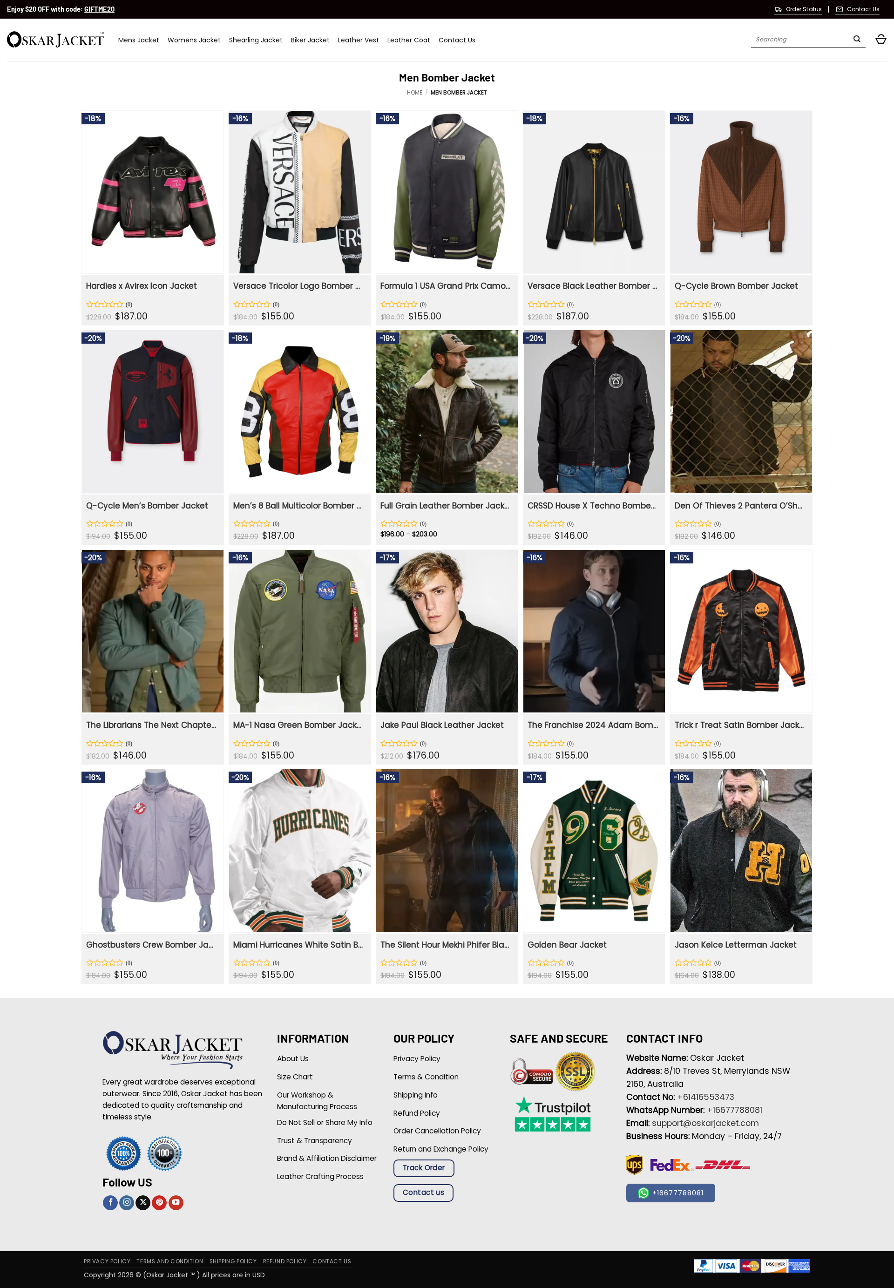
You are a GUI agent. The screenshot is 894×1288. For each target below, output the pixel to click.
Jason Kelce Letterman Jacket (736, 945)
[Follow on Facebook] (110, 1203)
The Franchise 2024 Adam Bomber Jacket (593, 725)
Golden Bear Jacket (567, 945)
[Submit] (857, 40)
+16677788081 (734, 1110)
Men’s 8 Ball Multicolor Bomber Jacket (298, 506)
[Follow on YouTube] (176, 1203)
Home (414, 92)
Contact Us (457, 40)
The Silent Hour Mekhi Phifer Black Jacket (445, 945)
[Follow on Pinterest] (159, 1203)
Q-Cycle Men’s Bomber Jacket (147, 506)
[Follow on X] (142, 1203)
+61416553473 (705, 1097)
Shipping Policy (233, 1261)
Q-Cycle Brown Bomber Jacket (736, 286)
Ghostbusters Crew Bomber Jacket (151, 945)
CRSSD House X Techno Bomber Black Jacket (593, 506)
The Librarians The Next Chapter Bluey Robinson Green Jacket (151, 725)
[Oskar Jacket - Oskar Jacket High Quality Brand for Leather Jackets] (55, 40)
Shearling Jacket (256, 40)
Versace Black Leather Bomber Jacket (593, 286)
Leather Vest (358, 40)
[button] (881, 39)
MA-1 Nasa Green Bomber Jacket (298, 725)
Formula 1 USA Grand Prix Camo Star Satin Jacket (445, 286)
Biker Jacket (310, 40)
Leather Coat (408, 40)
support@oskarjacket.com (705, 1123)
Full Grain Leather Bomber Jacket (445, 506)
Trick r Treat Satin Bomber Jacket (740, 725)
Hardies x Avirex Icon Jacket (141, 286)
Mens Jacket (138, 40)
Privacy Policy (107, 1261)
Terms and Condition (169, 1261)
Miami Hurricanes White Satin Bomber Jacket (298, 945)
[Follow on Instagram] (126, 1203)
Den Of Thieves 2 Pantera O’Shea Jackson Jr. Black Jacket (740, 506)
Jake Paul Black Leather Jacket (442, 725)
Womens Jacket (194, 40)
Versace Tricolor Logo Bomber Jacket (298, 286)
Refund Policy (285, 1261)
